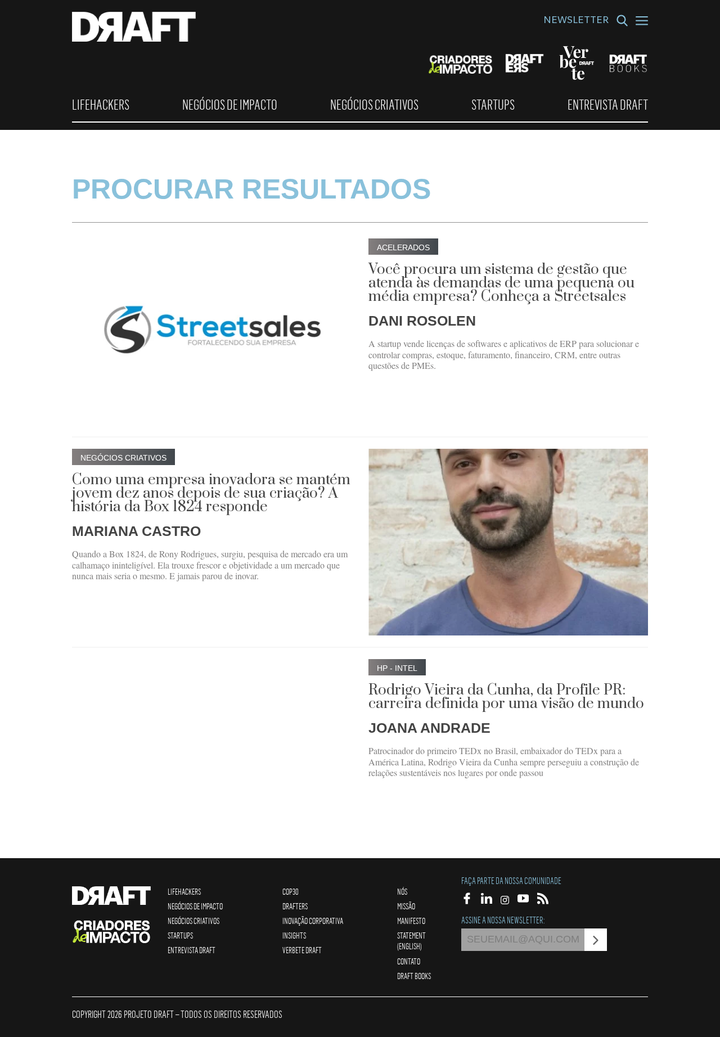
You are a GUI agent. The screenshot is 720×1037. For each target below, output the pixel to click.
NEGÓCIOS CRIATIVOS (374, 104)
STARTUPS (493, 104)
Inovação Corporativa (312, 921)
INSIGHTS (294, 935)
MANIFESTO (411, 921)
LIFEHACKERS (100, 104)
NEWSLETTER (576, 21)
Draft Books (414, 976)
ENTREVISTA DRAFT (608, 104)
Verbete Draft (302, 950)
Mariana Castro (136, 531)
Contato (408, 961)
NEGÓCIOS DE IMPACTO (229, 104)
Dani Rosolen (422, 320)
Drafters (295, 906)
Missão (406, 906)
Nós (402, 891)
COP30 (290, 891)
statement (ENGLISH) (411, 940)
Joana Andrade (429, 728)
